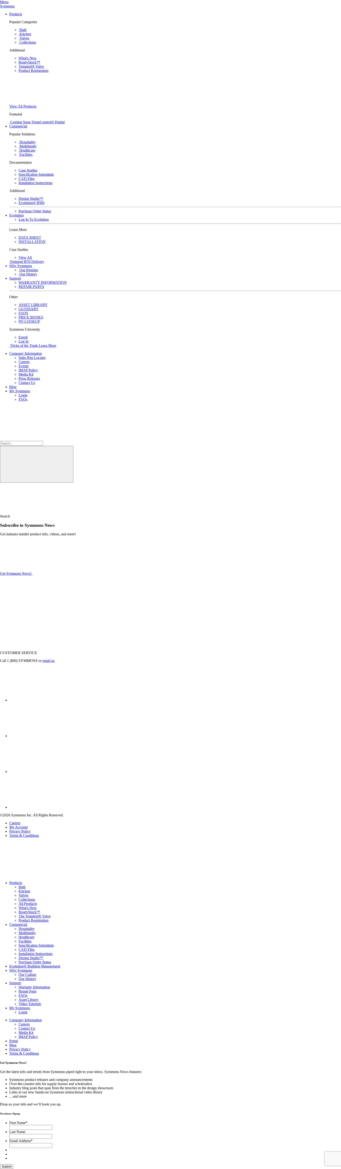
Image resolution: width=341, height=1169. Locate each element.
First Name (18, 1123)
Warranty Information (34, 987)
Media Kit (26, 374)
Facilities (25, 941)
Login (23, 395)
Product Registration (33, 920)
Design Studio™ (31, 958)
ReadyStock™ (29, 912)
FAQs (23, 399)
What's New (28, 908)
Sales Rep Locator (32, 358)
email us (48, 661)
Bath (22, 887)
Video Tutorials (30, 1004)
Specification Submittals (36, 945)
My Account (18, 827)
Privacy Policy (20, 831)
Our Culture (27, 975)
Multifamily (27, 933)
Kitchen (24, 891)
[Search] (36, 464)
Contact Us (27, 383)
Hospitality (27, 929)
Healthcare (26, 937)
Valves (23, 895)
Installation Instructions (35, 954)
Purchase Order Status (35, 962)
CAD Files (27, 950)
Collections (27, 899)
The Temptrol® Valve (35, 916)
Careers (24, 362)
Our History (27, 979)
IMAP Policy (28, 370)
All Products (28, 904)
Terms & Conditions (24, 835)
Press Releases (29, 378)
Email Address (20, 1141)
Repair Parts (27, 991)
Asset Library (29, 1000)
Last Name (17, 1132)
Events (24, 366)
